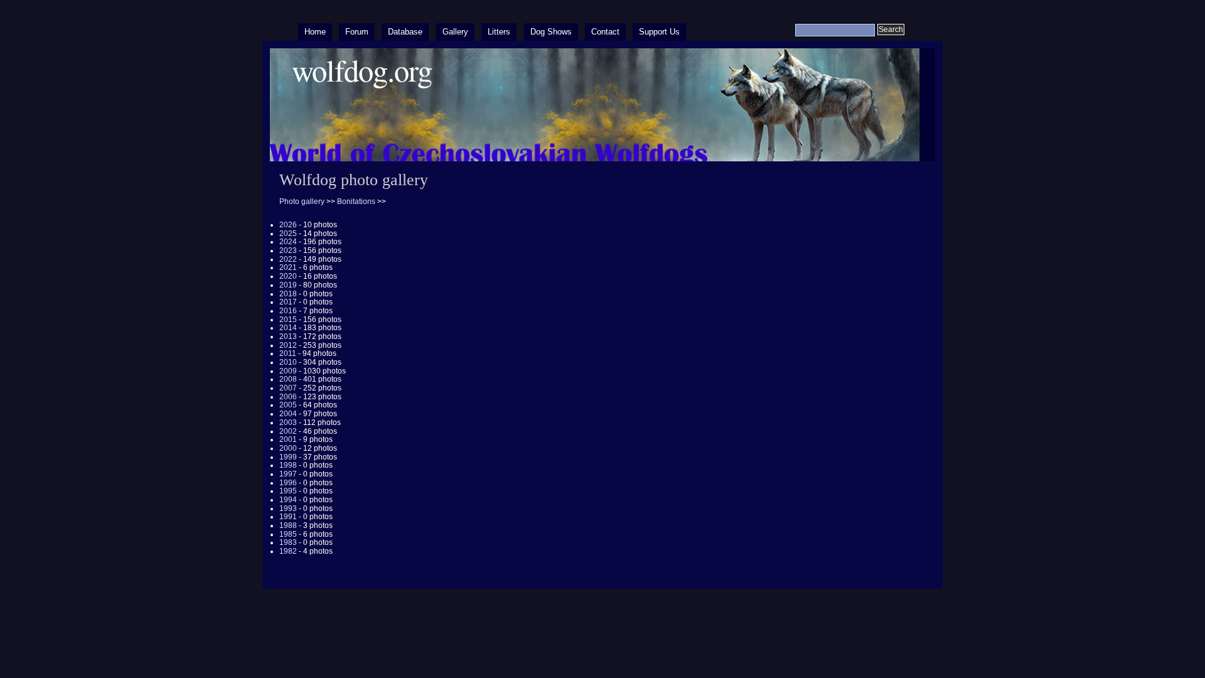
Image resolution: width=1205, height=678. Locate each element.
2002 (288, 431)
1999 (288, 457)
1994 (288, 499)
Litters (499, 31)
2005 (288, 405)
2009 (288, 371)
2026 (288, 224)
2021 (288, 267)
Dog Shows (551, 31)
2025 (288, 233)
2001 (288, 439)
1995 (288, 491)
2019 (288, 285)
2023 (288, 250)
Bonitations (356, 201)
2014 (288, 327)
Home (315, 31)
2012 (288, 345)
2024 (288, 241)
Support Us (659, 31)
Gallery (455, 31)
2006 (288, 396)
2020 (288, 276)
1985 (288, 534)
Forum (356, 31)
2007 (288, 388)
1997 (288, 474)
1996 (288, 482)
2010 (288, 362)
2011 (287, 353)
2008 (288, 379)
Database (405, 31)
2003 (288, 422)
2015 (288, 319)
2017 (288, 302)
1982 (288, 551)
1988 (288, 525)
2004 (288, 413)
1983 (288, 542)
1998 (288, 465)
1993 (288, 508)
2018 (288, 293)
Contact (605, 31)
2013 (288, 336)
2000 (288, 448)
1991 (288, 516)
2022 (288, 259)
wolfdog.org (362, 70)
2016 (288, 310)
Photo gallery (301, 201)
